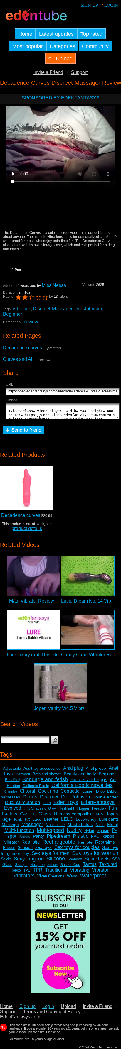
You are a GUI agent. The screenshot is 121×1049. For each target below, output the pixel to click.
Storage (21, 865)
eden (47, 803)
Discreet (41, 308)
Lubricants (109, 819)
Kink (18, 819)
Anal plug (73, 768)
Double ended (106, 797)
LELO (67, 819)
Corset (87, 791)
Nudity (74, 830)
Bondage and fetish (45, 779)
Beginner (12, 314)
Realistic (30, 842)
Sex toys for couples (77, 847)
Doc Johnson (88, 308)
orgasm (103, 830)
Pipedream (58, 836)
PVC (95, 836)
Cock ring (48, 791)
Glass (44, 814)
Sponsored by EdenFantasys (61, 97)
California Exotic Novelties (82, 785)
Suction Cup (70, 865)
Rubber (9, 847)
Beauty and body (80, 773)
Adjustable (12, 768)
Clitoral (27, 791)
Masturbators (80, 824)
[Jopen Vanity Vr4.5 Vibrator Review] (60, 683)
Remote (85, 842)
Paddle (24, 837)
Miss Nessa (54, 285)
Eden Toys (65, 802)
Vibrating (79, 870)
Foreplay (99, 808)
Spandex (75, 859)
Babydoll (23, 774)
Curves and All (18, 359)
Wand (72, 876)
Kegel (6, 819)
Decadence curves (22, 347)
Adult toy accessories (41, 768)
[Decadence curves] (26, 488)
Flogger (83, 808)
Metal (112, 824)
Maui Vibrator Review (31, 600)
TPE (26, 870)
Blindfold (12, 780)
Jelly (99, 814)
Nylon (89, 830)
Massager (62, 308)
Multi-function (19, 830)
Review (30, 321)
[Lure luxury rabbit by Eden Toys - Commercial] (33, 629)
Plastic (80, 836)
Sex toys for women (95, 853)
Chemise (10, 791)
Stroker (52, 865)
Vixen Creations (50, 876)
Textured (108, 864)
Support (79, 72)
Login (111, 5)
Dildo (100, 791)
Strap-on (37, 864)
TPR (38, 869)
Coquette (70, 791)
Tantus (90, 864)
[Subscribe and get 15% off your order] (60, 991)
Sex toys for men (50, 853)
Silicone (55, 859)
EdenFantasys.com (20, 1016)
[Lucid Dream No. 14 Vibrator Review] (87, 576)
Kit (27, 819)
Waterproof (93, 876)
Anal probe (96, 768)
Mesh (100, 825)
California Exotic (36, 786)
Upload (68, 1006)
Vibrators (21, 308)
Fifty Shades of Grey (40, 808)
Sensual (25, 847)
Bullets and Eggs (88, 779)
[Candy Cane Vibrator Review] (87, 629)
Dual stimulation (22, 802)
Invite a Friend (48, 72)
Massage (10, 824)
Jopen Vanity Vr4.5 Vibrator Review (70, 708)
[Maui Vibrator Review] (33, 576)
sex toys (43, 847)
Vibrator (100, 869)
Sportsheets (97, 858)
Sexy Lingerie (29, 859)
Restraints (105, 842)
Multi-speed (50, 830)
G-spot (28, 814)
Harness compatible (73, 813)
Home (6, 1006)
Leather (51, 819)
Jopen (112, 813)
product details (26, 528)
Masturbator (55, 825)
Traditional (56, 869)
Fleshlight (66, 808)
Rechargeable (58, 842)
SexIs (6, 859)
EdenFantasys (98, 802)
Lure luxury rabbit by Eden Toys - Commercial (54, 654)
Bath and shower (47, 774)
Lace (36, 819)
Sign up (89, 5)
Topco (16, 870)
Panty (38, 836)
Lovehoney (86, 819)
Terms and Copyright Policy (51, 1011)
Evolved (12, 808)
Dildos (30, 797)
